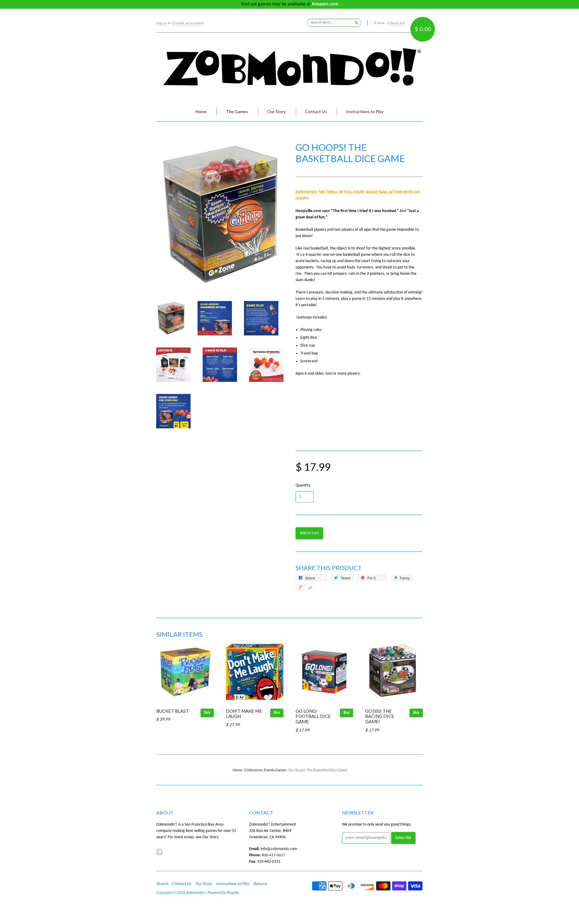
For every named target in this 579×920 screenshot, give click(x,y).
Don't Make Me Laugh (244, 713)
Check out (396, 23)
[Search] (356, 22)
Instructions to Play (365, 111)
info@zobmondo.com (279, 849)
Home (201, 111)
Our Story (276, 111)
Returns (260, 883)
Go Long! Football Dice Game (313, 716)
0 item (379, 23)
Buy (207, 713)
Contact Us (316, 111)
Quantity (303, 485)
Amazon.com (325, 4)
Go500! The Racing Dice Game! (379, 716)
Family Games (275, 770)
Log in (161, 23)
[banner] (289, 67)
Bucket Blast (172, 711)
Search (162, 883)
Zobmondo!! (195, 892)
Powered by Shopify (222, 892)
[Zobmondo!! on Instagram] (159, 852)
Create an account (188, 23)
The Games (237, 111)
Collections (253, 770)
